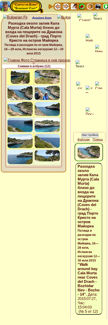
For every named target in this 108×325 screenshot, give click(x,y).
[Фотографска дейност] (98, 6)
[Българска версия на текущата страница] (69, 17)
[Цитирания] (82, 6)
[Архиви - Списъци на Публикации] (74, 6)
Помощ (98, 139)
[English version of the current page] (15, 17)
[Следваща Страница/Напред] (66, 6)
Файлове (83, 139)
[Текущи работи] (90, 6)
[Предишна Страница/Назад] (58, 6)
